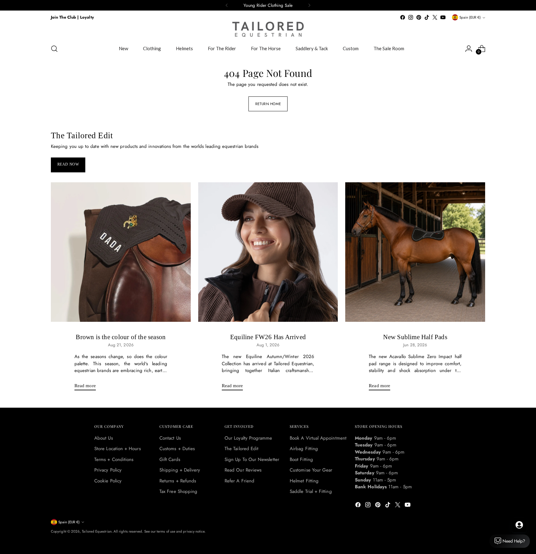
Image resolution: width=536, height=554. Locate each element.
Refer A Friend (239, 480)
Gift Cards (169, 459)
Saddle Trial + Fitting (311, 491)
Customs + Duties (177, 448)
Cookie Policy (108, 480)
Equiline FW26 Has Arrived (268, 337)
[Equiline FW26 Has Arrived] (268, 252)
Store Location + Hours (117, 448)
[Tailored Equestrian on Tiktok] (427, 17)
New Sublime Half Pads (415, 337)
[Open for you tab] (519, 524)
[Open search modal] (54, 48)
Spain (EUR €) (470, 17)
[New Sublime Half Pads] (415, 252)
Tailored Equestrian (96, 531)
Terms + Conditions (113, 459)
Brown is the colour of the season (121, 337)
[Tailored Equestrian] (268, 29)
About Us (103, 438)
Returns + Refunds (177, 480)
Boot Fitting (301, 459)
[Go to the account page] (468, 48)
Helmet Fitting (304, 480)
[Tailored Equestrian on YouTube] (443, 17)
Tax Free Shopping (178, 491)
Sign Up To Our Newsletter (252, 459)
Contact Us (170, 438)
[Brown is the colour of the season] (121, 252)
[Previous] (227, 5)
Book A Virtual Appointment (318, 438)
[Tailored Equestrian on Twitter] (435, 17)
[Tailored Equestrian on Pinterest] (419, 17)
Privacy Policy (108, 470)
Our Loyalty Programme (248, 438)
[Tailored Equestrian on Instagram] (410, 17)
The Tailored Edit (241, 448)
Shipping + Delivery (179, 470)
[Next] (309, 5)
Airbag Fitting (304, 448)
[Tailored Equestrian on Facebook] (402, 17)
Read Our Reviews (243, 470)
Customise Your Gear (311, 470)
